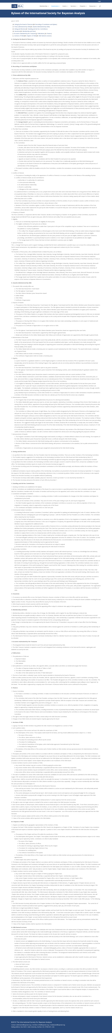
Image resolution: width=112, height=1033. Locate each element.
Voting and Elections (20, 29)
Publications (41, 33)
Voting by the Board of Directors (24, 24)
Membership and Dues (28, 31)
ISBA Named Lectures (45, 36)
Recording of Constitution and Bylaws (46, 24)
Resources (92, 6)
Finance (49, 33)
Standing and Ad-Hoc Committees (37, 29)
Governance (55, 6)
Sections (73, 6)
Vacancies (17, 31)
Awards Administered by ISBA (41, 27)
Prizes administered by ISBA (22, 27)
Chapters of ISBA (31, 36)
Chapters (82, 6)
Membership (43, 6)
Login (99, 1)
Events (65, 6)
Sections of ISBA (19, 36)
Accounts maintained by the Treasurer (25, 33)
